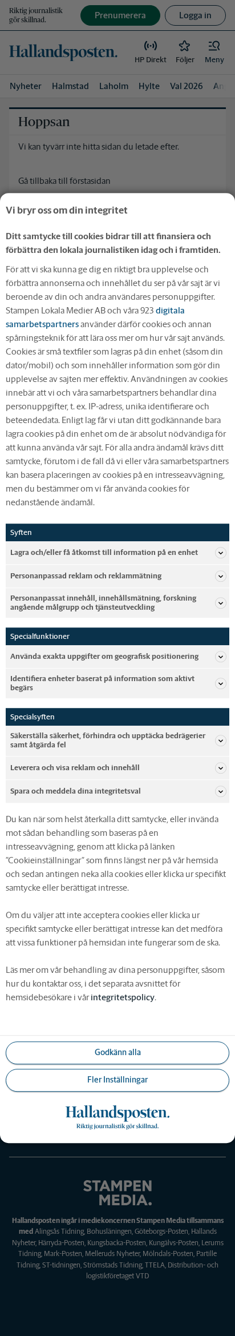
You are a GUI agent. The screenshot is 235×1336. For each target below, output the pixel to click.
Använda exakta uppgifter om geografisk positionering (104, 656)
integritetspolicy (123, 997)
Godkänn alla (118, 1052)
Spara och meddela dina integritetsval (75, 791)
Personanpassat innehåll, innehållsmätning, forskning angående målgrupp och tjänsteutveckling (103, 602)
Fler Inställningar (117, 1080)
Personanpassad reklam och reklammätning (85, 576)
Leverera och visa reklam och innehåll (75, 767)
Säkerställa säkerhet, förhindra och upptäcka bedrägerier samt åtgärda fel (107, 740)
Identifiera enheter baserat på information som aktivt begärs (102, 683)
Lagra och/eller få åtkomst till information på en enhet (104, 552)
